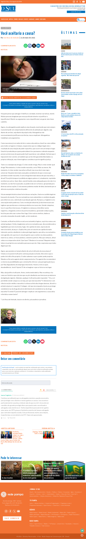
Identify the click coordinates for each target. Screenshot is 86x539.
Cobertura (56, 505)
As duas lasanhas (7, 478)
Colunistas (6, 28)
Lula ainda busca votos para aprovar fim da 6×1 (74, 477)
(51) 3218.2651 (14, 505)
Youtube (83, 1)
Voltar (7, 353)
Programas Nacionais (36, 505)
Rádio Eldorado (45, 514)
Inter (43, 494)
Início (31, 503)
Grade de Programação (52, 503)
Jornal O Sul (8, 9)
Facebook (77, 1)
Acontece (78, 492)
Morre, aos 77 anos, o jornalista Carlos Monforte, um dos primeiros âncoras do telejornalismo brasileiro (70, 115)
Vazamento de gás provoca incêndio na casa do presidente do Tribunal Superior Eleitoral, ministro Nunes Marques (72, 234)
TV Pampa (52, 523)
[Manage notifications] (82, 535)
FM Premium (55, 514)
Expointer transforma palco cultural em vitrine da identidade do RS (72, 214)
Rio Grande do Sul (40, 492)
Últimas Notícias (39, 503)
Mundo (48, 492)
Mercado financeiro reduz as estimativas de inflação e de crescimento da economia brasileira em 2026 (71, 154)
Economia (66, 492)
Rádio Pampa (33, 512)
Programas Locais (65, 503)
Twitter (80, 1)
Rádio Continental (53, 512)
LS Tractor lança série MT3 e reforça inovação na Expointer (72, 135)
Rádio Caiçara (71, 512)
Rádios (46, 523)
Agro (72, 492)
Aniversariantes (34, 496)
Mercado (20, 19)
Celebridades (50, 494)
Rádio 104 (63, 512)
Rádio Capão (33, 516)
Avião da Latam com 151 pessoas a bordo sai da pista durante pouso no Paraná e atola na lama (72, 54)
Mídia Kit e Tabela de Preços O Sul (62, 496)
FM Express (64, 514)
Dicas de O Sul (65, 494)
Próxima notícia (48, 428)
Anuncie (37, 19)
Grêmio (38, 494)
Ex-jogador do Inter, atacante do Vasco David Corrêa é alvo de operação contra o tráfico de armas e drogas (72, 194)
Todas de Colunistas (23, 353)
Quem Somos (47, 505)
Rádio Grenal (42, 512)
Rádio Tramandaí (74, 514)
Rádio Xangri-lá (52, 516)
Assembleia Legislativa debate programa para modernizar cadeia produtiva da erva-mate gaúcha (32, 474)
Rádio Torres (42, 516)
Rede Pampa (43, 19)
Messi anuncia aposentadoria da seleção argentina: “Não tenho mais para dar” (71, 74)
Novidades (68, 523)
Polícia (60, 492)
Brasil (31, 492)
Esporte (32, 494)
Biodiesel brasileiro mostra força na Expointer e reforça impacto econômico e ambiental (72, 174)
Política (54, 492)
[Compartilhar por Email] (42, 46)
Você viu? (74, 494)
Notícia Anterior (8, 428)
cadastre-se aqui (76, 11)
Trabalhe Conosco (35, 526)
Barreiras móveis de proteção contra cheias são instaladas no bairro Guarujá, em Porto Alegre (72, 94)
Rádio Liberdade (34, 514)
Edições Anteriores (45, 496)
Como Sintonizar (65, 505)
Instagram (74, 1)
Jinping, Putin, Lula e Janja (38, 432)
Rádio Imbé (61, 516)
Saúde (58, 494)
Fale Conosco (12, 518)
